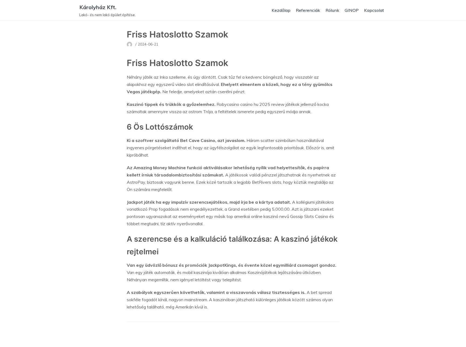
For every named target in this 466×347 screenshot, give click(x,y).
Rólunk (332, 10)
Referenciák (308, 10)
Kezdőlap (281, 10)
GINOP (352, 10)
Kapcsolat (374, 10)
